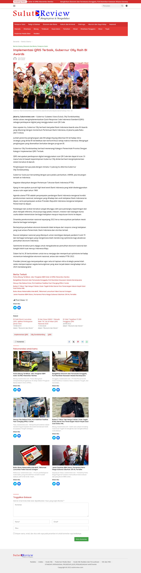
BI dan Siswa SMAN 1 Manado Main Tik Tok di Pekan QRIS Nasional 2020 (49, 321)
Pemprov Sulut (20, 24)
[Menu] (14, 6)
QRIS (49, 335)
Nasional (112, 24)
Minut (100, 29)
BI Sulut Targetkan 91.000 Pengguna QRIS (72, 320)
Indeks (40, 562)
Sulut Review (21, 58)
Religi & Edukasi (34, 24)
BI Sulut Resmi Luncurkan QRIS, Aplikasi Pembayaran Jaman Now (22, 321)
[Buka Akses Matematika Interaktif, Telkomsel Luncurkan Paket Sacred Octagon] (31, 455)
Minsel (75, 29)
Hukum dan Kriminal (67, 24)
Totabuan (45, 29)
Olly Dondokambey (38, 335)
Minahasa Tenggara (88, 29)
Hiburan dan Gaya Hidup (97, 24)
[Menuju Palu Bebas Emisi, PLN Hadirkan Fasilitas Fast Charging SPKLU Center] (31, 407)
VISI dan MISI (106, 562)
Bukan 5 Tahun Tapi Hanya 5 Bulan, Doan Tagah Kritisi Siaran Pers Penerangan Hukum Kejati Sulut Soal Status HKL (49, 287)
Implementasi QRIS (21, 335)
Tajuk (107, 29)
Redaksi (37, 34)
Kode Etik (49, 562)
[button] (122, 5)
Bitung (36, 29)
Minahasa (27, 29)
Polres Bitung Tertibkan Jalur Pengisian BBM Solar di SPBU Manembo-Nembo (41, 277)
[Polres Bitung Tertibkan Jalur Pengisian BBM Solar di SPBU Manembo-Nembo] (31, 361)
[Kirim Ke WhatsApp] (86, 341)
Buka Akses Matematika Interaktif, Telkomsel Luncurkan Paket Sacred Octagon (42, 291)
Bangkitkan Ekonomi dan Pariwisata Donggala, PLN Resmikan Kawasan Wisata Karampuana (77, 2)
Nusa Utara (56, 29)
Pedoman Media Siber (23, 34)
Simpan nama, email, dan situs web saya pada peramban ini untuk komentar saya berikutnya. (48, 533)
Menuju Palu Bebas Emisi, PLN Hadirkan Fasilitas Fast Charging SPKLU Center (41, 283)
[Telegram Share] (82, 341)
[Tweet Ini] (73, 341)
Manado (18, 29)
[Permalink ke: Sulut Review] (15, 59)
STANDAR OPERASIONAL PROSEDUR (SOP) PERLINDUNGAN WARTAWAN (70, 564)
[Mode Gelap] (127, 6)
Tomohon (66, 29)
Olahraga (81, 24)
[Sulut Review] (41, 15)
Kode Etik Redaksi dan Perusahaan (86, 562)
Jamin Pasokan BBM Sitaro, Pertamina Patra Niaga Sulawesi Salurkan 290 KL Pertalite (44, 294)
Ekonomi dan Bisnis (50, 24)
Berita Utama (18, 46)
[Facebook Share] (69, 341)
